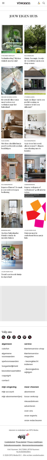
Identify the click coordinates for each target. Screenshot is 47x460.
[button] (35, 442)
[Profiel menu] (38, 3)
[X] (29, 337)
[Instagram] (14, 337)
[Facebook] (8, 337)
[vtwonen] (23, 3)
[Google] (3, 337)
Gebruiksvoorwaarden (12, 445)
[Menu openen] (3, 3)
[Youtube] (19, 337)
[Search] (43, 3)
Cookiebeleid (10, 442)
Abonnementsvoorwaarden (32, 445)
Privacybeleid (21, 442)
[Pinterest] (24, 337)
